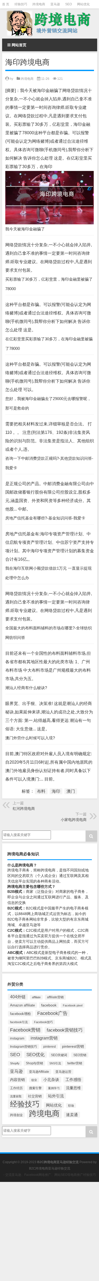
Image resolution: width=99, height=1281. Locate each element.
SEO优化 (35, 1054)
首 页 (5, 4)
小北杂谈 (51, 1080)
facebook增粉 (20, 1014)
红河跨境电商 (24, 808)
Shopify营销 (34, 1063)
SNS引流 (55, 1063)
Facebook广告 (52, 1013)
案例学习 (54, 1088)
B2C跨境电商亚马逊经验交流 (49, 1168)
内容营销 (17, 1080)
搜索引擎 (35, 1088)
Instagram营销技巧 (23, 1046)
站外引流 (56, 1096)
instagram (17, 1038)
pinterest (49, 1046)
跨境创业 (16, 1115)
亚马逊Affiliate (39, 1071)
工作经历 (16, 1088)
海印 (56, 791)
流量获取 (16, 1096)
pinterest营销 (73, 1046)
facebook (48, 1005)
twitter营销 (74, 1063)
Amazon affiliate (22, 1005)
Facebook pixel (72, 1005)
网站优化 (83, 4)
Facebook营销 (25, 1030)
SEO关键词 (59, 1055)
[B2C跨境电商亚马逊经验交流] (49, 23)
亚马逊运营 (63, 1072)
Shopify (15, 1063)
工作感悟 (73, 1080)
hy (11, 79)
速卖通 (72, 1114)
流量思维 (73, 1088)
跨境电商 (38, 4)
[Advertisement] (49, 1231)
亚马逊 (55, 4)
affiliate (36, 997)
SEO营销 (79, 1055)
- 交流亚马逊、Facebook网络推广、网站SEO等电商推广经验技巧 (49, 1175)
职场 (71, 1105)
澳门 (71, 791)
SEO (68, 4)
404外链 (18, 997)
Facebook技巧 (43, 1022)
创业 (34, 1080)
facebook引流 (19, 1022)
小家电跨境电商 (74, 820)
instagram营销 (44, 1038)
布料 (41, 791)
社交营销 (35, 1096)
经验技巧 (21, 4)
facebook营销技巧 (65, 1030)
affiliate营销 (55, 997)
